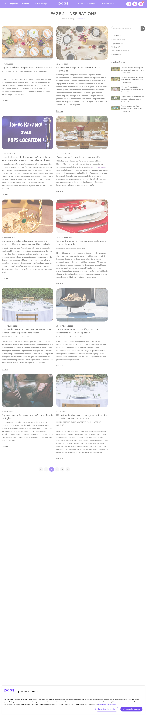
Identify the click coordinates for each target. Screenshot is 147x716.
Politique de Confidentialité (107, 704)
